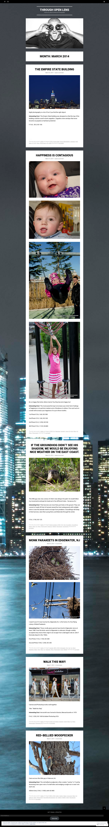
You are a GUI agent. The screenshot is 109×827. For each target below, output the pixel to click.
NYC (35, 143)
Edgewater (62, 648)
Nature (30, 526)
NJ (77, 431)
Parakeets (48, 649)
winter (67, 797)
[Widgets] (104, 808)
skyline (50, 143)
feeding (61, 796)
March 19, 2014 (49, 158)
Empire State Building (65, 141)
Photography (43, 143)
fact (65, 525)
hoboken (63, 431)
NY (33, 143)
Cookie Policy (32, 824)
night (76, 141)
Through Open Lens (54, 10)
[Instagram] (8, 1)
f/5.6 (62, 525)
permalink (61, 143)
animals (55, 525)
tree (56, 797)
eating (57, 796)
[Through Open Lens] (54, 33)
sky (47, 143)
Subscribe (54, 818)
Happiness (57, 431)
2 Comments (59, 738)
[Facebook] (4, 1)
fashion (57, 721)
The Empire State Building (54, 69)
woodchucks (66, 526)
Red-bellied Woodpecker (54, 735)
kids (72, 431)
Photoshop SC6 (39, 723)
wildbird (60, 797)
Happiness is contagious (54, 155)
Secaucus (49, 526)
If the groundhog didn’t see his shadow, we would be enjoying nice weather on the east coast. (54, 448)
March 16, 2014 (49, 455)
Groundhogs (75, 525)
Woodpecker (72, 797)
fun (54, 431)
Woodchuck (59, 526)
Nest (39, 649)
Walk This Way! (54, 661)
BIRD (55, 648)
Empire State (56, 141)
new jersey (69, 796)
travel (62, 649)
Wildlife (54, 526)
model (65, 721)
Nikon (30, 143)
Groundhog (68, 525)
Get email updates (55, 812)
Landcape (72, 141)
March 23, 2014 (49, 72)
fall (54, 721)
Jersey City (67, 431)
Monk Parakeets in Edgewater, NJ (54, 540)
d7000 (51, 141)
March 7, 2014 (50, 665)
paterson (31, 797)
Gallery (42, 141)
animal (51, 525)
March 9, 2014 (50, 543)
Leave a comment (59, 72)
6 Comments (59, 543)
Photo (38, 143)
